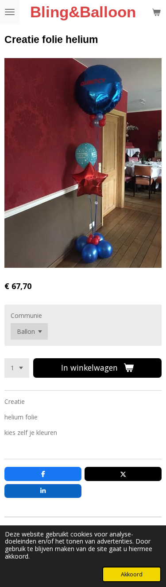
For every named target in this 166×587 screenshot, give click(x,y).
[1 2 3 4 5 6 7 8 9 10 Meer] (16, 368)
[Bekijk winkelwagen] (156, 12)
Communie (26, 315)
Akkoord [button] (132, 574)
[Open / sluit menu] (9, 12)
